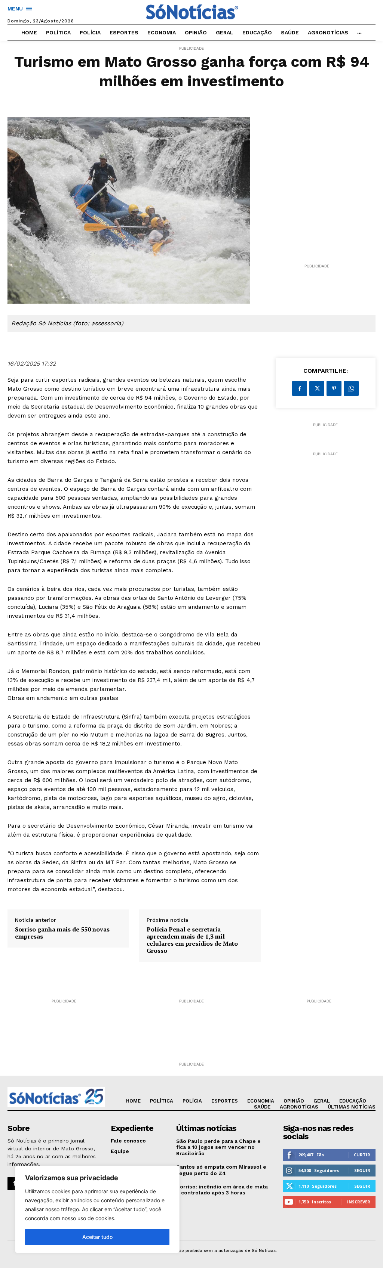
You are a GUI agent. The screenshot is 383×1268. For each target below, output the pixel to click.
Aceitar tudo (97, 1237)
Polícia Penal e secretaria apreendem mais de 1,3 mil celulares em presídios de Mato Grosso (192, 940)
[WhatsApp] (351, 388)
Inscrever (358, 1202)
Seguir (362, 1170)
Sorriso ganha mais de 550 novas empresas (62, 933)
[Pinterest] (334, 388)
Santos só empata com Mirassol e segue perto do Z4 (221, 1170)
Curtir (362, 1154)
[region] (97, 1209)
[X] (316, 388)
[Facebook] (299, 388)
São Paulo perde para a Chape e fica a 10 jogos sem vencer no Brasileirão (218, 1147)
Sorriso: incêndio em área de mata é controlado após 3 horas (222, 1190)
